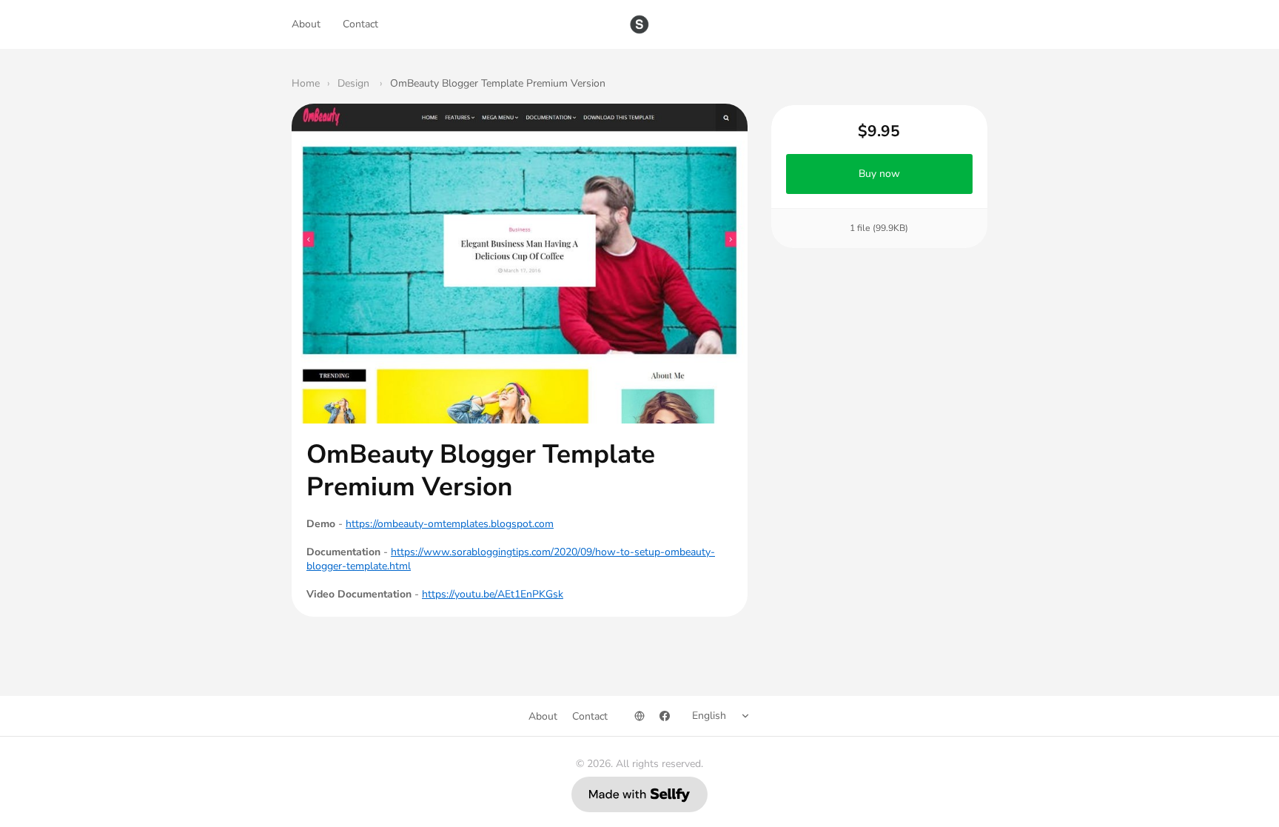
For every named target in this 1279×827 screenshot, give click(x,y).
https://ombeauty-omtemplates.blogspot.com (450, 524)
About (306, 24)
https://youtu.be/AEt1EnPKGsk (492, 594)
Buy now (879, 174)
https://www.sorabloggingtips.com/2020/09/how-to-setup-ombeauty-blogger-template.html (510, 559)
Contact (360, 24)
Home (306, 83)
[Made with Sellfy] (639, 794)
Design (355, 83)
